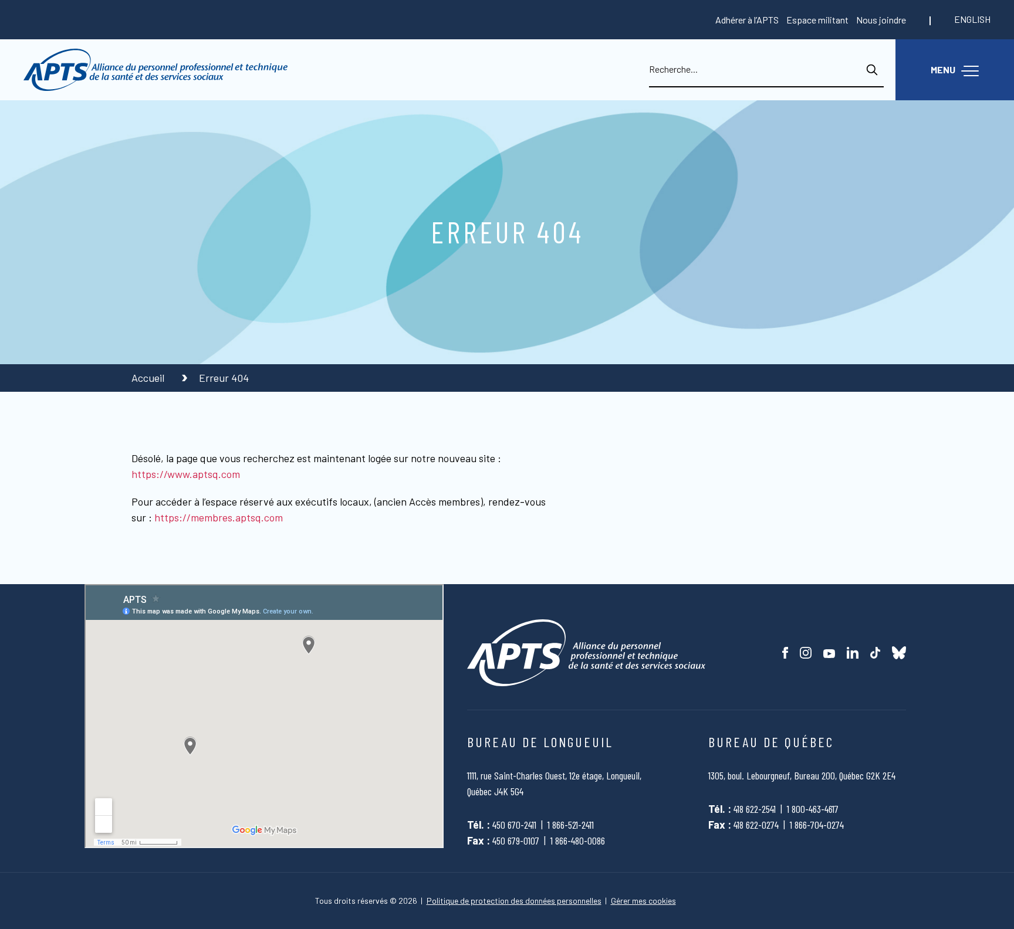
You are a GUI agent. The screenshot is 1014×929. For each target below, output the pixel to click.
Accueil (149, 377)
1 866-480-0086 (577, 840)
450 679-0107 (515, 840)
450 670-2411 (514, 824)
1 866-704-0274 (817, 824)
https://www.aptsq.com (185, 473)
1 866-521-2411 (570, 824)
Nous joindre (881, 19)
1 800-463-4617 (813, 808)
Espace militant (817, 19)
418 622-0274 (756, 824)
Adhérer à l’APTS (747, 19)
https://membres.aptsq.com (218, 517)
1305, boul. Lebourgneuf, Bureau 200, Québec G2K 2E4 (801, 775)
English (972, 19)
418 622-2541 (755, 808)
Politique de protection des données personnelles (514, 901)
